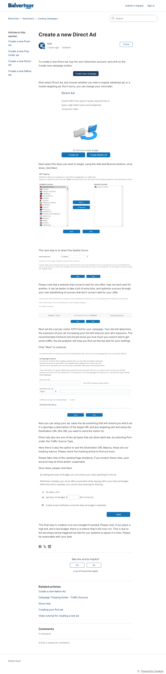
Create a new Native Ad (19, 73)
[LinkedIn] (49, 546)
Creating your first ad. (51, 609)
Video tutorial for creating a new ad (59, 615)
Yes (77, 565)
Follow (126, 44)
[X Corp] (44, 546)
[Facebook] (40, 546)
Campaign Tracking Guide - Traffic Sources (63, 597)
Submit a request (134, 5)
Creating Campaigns (48, 18)
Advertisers (28, 18)
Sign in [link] (150, 5)
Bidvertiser (13, 18)
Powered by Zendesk (152, 671)
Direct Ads (45, 603)
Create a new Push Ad (19, 43)
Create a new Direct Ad (19, 63)
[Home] (21, 6)
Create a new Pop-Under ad (19, 53)
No (94, 565)
